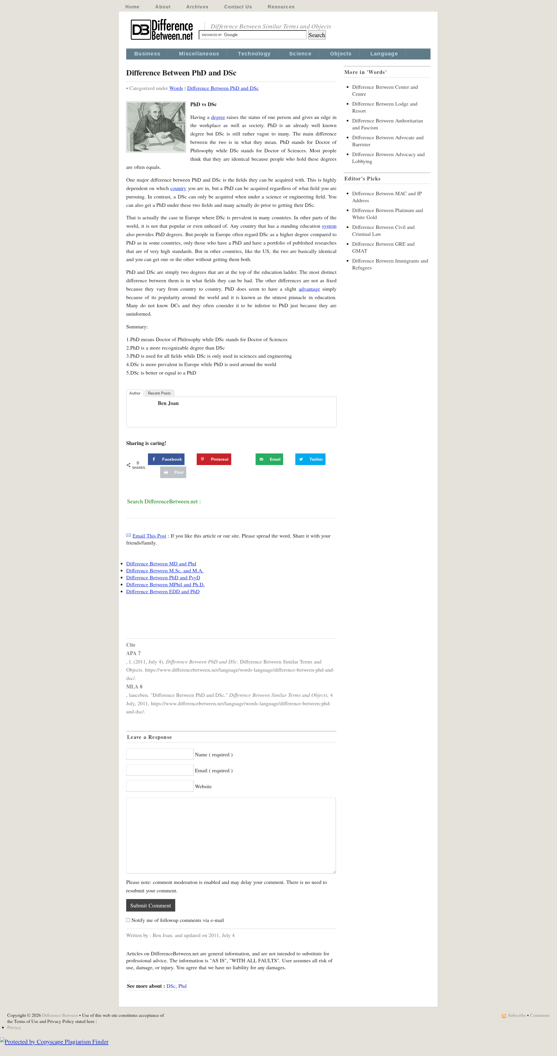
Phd (182, 985)
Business (147, 54)
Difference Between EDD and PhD (163, 591)
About (163, 6)
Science (300, 54)
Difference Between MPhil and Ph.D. (165, 584)
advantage (309, 288)
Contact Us (238, 6)
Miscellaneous (199, 54)
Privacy (14, 1027)
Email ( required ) (214, 770)
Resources (281, 6)
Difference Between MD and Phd (161, 563)
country (178, 188)
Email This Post (149, 535)
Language (384, 54)
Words (176, 87)
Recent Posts (159, 393)
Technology (254, 54)
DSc (171, 985)
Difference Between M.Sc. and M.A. (165, 570)
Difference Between (60, 1015)
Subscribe (517, 1015)
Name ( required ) (214, 754)
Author (134, 393)
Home (132, 6)
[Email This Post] (128, 535)
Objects (341, 54)
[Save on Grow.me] (249, 459)
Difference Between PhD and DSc (223, 87)
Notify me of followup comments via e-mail (177, 919)
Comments (540, 1015)
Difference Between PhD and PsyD (163, 577)
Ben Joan (168, 403)
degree (218, 116)
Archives (197, 6)
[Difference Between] (162, 40)
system (329, 225)
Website (203, 786)
